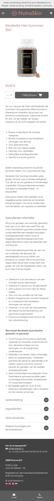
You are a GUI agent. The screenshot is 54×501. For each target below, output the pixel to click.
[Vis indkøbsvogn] (51, 13)
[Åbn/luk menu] (3, 13)
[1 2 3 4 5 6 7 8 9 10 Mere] (9, 95)
